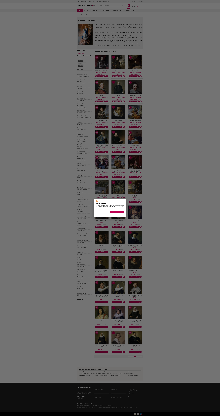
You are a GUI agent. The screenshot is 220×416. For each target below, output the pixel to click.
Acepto (117, 212)
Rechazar (103, 212)
